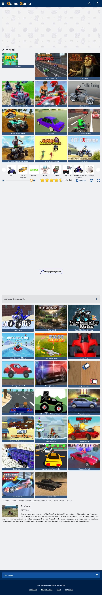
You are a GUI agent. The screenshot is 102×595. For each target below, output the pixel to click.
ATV (49, 501)
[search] (97, 575)
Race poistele (58, 501)
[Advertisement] (26, 27)
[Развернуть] (98, 180)
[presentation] (4, 170)
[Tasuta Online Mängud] (19, 3)
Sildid (59, 590)
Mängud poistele (24, 501)
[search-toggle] (89, 3)
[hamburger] (3, 3)
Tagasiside (69, 590)
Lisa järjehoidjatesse (52, 272)
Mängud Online (10, 501)
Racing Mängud (39, 501)
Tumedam (82, 180)
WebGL (69, 501)
